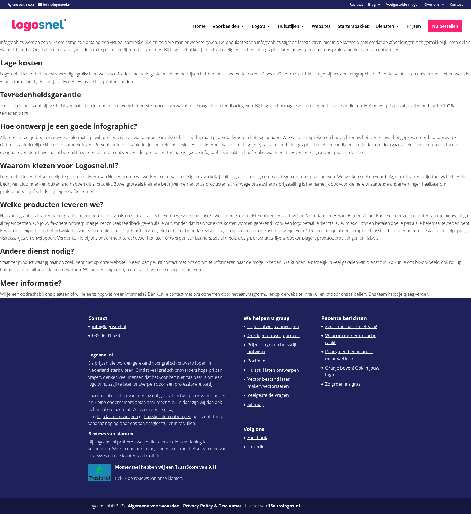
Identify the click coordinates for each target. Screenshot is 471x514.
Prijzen (414, 26)
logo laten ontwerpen (117, 416)
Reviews (356, 5)
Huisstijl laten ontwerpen (273, 370)
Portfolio (256, 361)
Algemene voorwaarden (154, 506)
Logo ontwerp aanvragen (273, 326)
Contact (456, 5)
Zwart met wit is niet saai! (351, 326)
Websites (321, 26)
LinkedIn (256, 447)
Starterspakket (353, 26)
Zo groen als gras (343, 384)
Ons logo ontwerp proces (273, 335)
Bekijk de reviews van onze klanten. (149, 478)
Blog (372, 5)
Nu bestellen (445, 26)
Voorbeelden (226, 26)
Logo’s (258, 26)
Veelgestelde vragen (402, 5)
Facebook (257, 437)
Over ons (431, 5)
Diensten (385, 26)
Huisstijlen (288, 26)
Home (199, 26)
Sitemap (255, 404)
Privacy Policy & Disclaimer (212, 506)
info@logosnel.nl (109, 326)
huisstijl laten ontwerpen (167, 416)
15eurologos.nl (284, 506)
